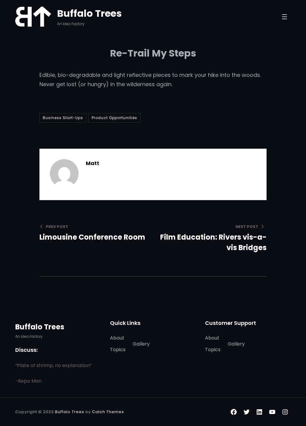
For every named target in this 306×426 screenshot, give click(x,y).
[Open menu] (284, 16)
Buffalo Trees (89, 13)
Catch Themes (108, 412)
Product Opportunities (114, 117)
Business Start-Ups (63, 117)
